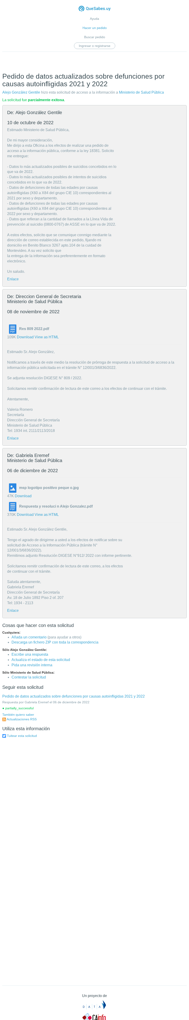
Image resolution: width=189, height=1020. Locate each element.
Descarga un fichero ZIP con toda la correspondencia (55, 642)
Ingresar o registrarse (94, 46)
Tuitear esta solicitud (22, 736)
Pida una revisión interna (32, 665)
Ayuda (94, 18)
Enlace (13, 279)
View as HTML (47, 337)
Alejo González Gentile (21, 92)
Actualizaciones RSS (22, 719)
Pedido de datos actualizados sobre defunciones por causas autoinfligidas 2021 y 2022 (73, 696)
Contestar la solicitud (29, 677)
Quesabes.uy (95, 9)
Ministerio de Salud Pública (141, 92)
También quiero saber (18, 714)
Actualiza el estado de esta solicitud (41, 660)
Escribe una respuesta (30, 654)
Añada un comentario (29, 637)
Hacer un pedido (95, 28)
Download (25, 337)
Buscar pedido (94, 37)
